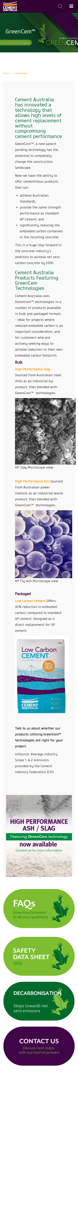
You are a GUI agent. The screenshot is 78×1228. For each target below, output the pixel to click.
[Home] (10, 6)
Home (6, 73)
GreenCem (21, 73)
